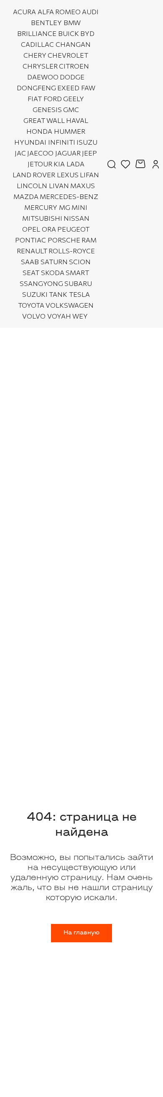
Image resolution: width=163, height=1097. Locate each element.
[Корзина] (141, 164)
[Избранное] (125, 164)
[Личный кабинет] (156, 164)
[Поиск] (111, 164)
